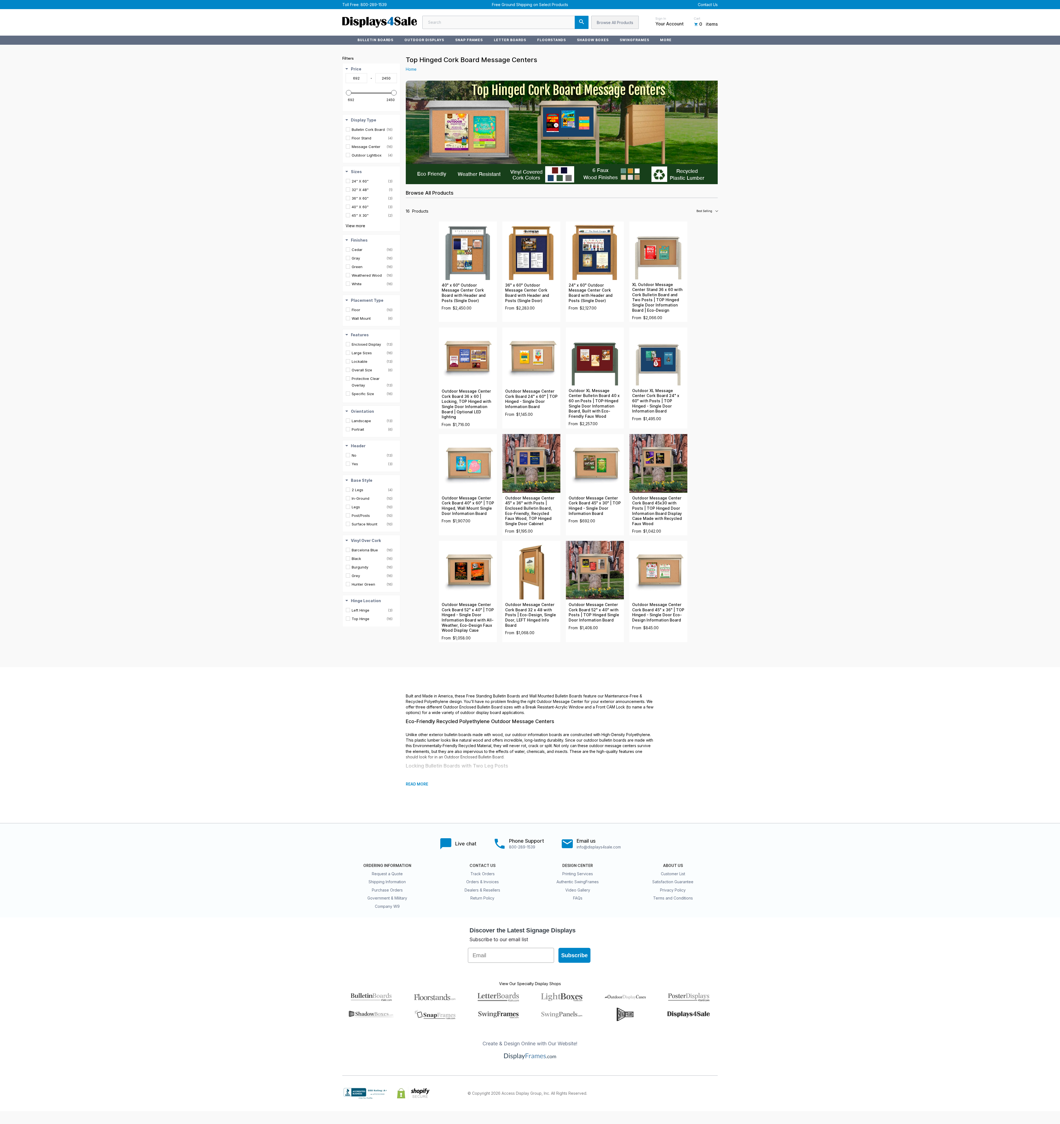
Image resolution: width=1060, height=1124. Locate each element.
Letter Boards (510, 40)
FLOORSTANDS (551, 40)
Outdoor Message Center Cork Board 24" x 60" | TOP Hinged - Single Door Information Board (531, 399)
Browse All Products (615, 22)
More (666, 40)
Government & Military (387, 898)
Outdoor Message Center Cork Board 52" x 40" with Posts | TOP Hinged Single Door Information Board (594, 612)
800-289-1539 (374, 4)
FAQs (577, 898)
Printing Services (577, 873)
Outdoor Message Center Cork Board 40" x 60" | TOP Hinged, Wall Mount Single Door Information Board (468, 506)
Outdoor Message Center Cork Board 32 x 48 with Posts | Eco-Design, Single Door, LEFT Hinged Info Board (530, 614)
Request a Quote (387, 873)
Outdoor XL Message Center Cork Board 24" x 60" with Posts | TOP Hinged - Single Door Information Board (655, 400)
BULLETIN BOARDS (375, 40)
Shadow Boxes (593, 40)
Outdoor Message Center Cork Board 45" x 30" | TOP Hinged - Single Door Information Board (595, 506)
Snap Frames (469, 40)
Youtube (714, 1093)
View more (355, 225)
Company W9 (387, 906)
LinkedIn (702, 1093)
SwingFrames (634, 40)
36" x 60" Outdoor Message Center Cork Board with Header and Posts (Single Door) (527, 293)
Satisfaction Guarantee (672, 881)
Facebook (665, 1093)
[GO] (582, 22)
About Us (673, 865)
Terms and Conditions (673, 898)
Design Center (577, 865)
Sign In (660, 18)
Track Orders (482, 873)
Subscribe (574, 955)
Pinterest (690, 1093)
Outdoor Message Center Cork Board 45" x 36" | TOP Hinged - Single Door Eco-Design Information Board (658, 612)
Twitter (678, 1093)
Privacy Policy (673, 890)
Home (411, 69)
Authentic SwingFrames (577, 881)
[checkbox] (372, 129)
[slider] (348, 93)
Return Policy (482, 898)
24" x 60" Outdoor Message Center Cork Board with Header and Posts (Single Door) (591, 293)
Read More (417, 784)
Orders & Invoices (482, 881)
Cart (697, 18)
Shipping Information (387, 881)
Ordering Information (387, 865)
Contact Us (708, 4)
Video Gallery (577, 890)
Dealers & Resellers (482, 890)
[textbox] (356, 78)
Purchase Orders (387, 890)
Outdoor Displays (424, 40)
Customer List (673, 873)
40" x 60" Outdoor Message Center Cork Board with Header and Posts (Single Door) (464, 293)
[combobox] (505, 22)
